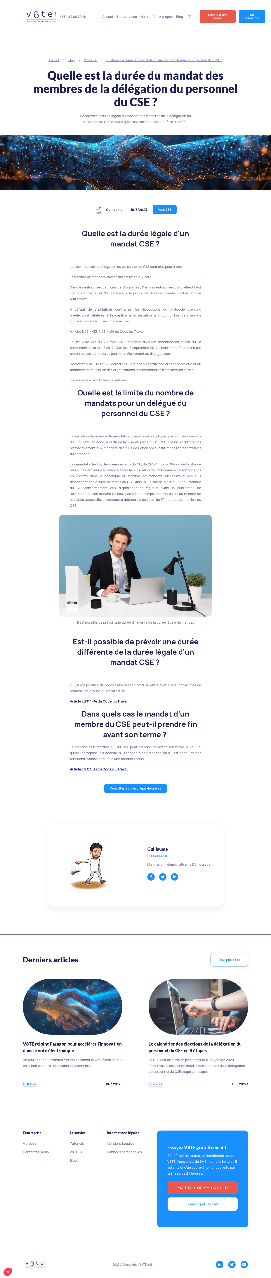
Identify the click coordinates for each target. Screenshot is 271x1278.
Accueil (108, 16)
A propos (29, 1143)
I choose (23, 1259)
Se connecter (252, 16)
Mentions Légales (120, 1143)
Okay (62, 1259)
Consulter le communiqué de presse (135, 788)
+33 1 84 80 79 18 (73, 16)
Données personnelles (124, 1152)
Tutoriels (77, 1143)
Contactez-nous (36, 1152)
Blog (179, 16)
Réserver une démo (217, 16)
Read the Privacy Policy (19, 1247)
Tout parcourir (229, 959)
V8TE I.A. (76, 1152)
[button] (127, 17)
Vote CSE (164, 210)
